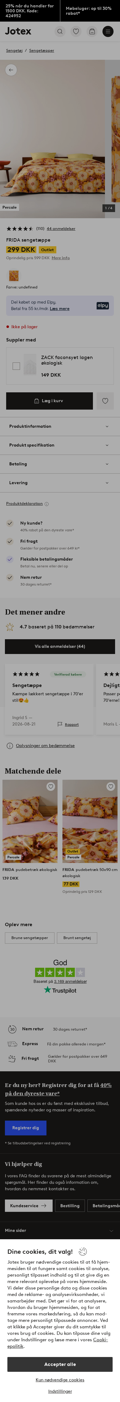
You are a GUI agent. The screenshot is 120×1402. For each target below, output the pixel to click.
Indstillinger (60, 1391)
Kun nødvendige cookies (60, 1380)
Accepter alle (60, 1364)
